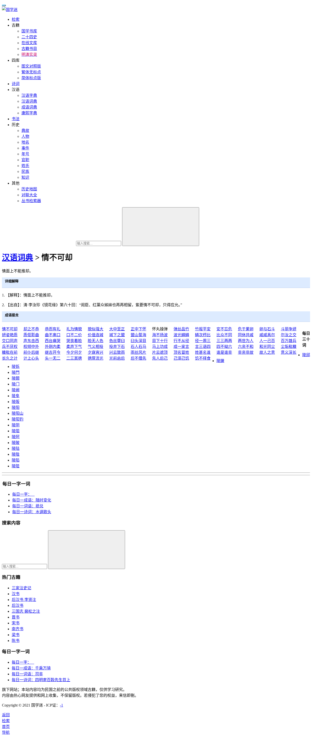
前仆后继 (31, 352)
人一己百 (267, 341)
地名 (25, 142)
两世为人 (246, 341)
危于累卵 (246, 329)
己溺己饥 (181, 358)
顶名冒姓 (181, 352)
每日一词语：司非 (27, 674)
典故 (25, 130)
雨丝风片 (138, 352)
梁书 (16, 635)
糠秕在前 (10, 352)
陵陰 (16, 454)
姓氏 (25, 166)
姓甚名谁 (203, 352)
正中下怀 (138, 329)
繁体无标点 (31, 72)
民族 (25, 171)
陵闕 (16, 378)
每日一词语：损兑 (27, 506)
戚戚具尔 (267, 335)
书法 (16, 119)
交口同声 (10, 341)
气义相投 (95, 346)
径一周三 (203, 341)
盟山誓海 (138, 335)
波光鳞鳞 (181, 335)
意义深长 (288, 352)
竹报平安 (203, 329)
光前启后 (117, 358)
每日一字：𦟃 (23, 662)
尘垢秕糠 (288, 346)
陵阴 (16, 425)
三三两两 (224, 341)
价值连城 (95, 335)
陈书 (16, 641)
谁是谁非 (224, 352)
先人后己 (160, 358)
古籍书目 (29, 49)
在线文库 (29, 43)
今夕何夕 (74, 352)
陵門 (16, 372)
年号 (25, 154)
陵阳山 (17, 413)
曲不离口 (52, 335)
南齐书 (17, 629)
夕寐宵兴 (95, 352)
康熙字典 (29, 113)
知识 (25, 177)
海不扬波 (160, 335)
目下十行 (160, 341)
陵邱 (306, 355)
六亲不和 (246, 346)
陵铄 (16, 366)
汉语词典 (29, 101)
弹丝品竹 (181, 329)
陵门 (16, 384)
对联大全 (29, 195)
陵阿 (16, 437)
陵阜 (16, 396)
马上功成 (160, 346)
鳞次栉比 (203, 335)
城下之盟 (117, 335)
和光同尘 (267, 346)
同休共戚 (246, 335)
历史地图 (29, 189)
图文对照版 (31, 66)
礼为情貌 (74, 329)
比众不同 (224, 335)
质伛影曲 (31, 335)
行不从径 (181, 341)
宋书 (16, 623)
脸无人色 (95, 341)
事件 (25, 148)
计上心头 (31, 358)
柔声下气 (74, 346)
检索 (16, 19)
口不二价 (74, 335)
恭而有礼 (52, 329)
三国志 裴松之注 (26, 611)
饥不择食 (203, 358)
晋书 (16, 617)
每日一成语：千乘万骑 (31, 668)
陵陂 (16, 443)
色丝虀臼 (117, 341)
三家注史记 (21, 588)
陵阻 (16, 431)
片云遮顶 (160, 352)
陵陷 (16, 460)
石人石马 (138, 346)
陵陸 (16, 466)
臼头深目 (138, 341)
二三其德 (74, 358)
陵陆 (16, 448)
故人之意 (267, 352)
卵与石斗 (267, 329)
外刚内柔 (52, 346)
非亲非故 (246, 352)
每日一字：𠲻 (23, 494)
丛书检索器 (31, 201)
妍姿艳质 (10, 335)
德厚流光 (95, 358)
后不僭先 (138, 358)
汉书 (16, 594)
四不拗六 (224, 346)
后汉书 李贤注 (24, 600)
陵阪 (16, 402)
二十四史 (29, 37)
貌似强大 (95, 329)
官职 (25, 160)
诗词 (16, 84)
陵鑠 (220, 361)
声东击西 (31, 341)
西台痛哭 (52, 341)
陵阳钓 (17, 419)
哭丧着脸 (74, 341)
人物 (25, 136)
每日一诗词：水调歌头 (31, 512)
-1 (61, 705)
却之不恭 (31, 329)
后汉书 (17, 605)
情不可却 (10, 329)
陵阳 (16, 407)
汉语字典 (29, 95)
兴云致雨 (117, 352)
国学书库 (29, 31)
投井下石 (117, 346)
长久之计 (10, 358)
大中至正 (117, 329)
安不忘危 (224, 329)
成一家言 (181, 346)
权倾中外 (31, 346)
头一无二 (52, 358)
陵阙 (16, 390)
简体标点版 (31, 78)
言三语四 (203, 346)
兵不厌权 (10, 346)
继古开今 (52, 352)
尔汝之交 (288, 335)
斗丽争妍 (288, 329)
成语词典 (29, 107)
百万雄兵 (288, 341)
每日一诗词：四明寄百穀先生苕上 (41, 680)
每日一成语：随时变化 (31, 500)
